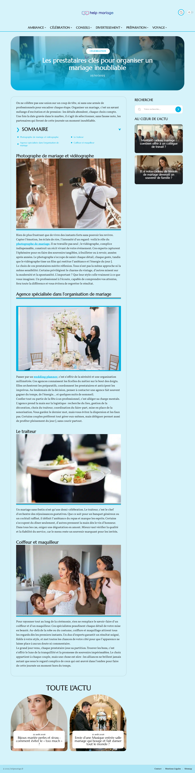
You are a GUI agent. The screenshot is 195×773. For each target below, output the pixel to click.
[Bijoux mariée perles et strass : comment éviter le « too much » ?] (39, 722)
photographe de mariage (33, 244)
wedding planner (45, 377)
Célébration (98, 51)
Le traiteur (78, 137)
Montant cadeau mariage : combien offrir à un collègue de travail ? (158, 143)
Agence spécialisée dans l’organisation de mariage (39, 144)
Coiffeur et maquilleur (84, 142)
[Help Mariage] (97, 12)
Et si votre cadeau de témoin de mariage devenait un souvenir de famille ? (158, 174)
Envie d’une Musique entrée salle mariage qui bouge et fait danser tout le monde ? (98, 741)
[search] (181, 12)
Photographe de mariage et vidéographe (39, 137)
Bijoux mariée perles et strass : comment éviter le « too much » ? (39, 741)
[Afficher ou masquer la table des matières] (84, 129)
